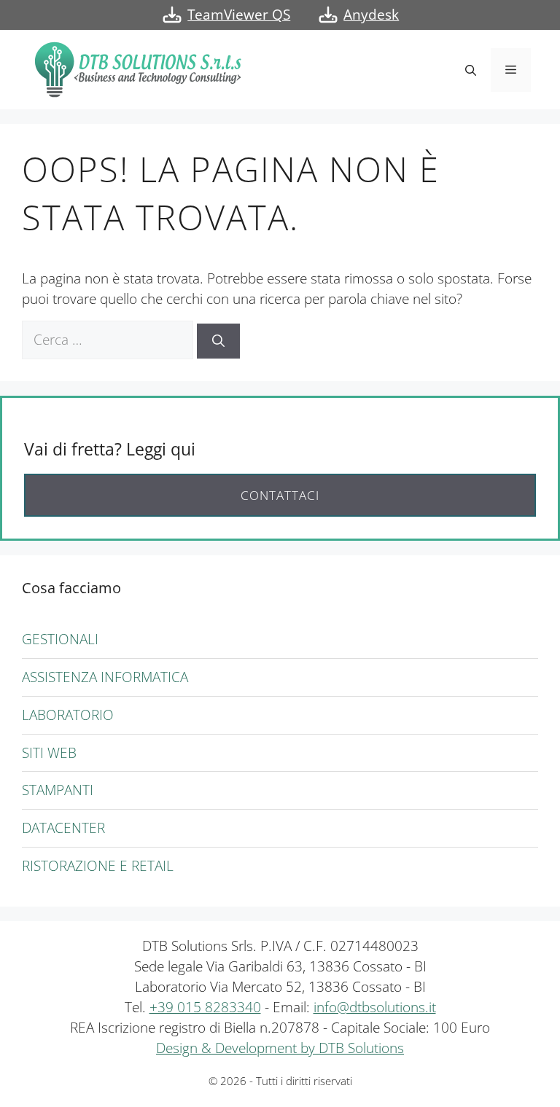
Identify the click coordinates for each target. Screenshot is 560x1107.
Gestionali (60, 639)
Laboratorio (68, 714)
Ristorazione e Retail (98, 865)
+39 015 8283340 (205, 1007)
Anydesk (371, 14)
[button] (471, 70)
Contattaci (280, 495)
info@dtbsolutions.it (375, 1007)
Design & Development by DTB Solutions (280, 1047)
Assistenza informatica (105, 677)
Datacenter (63, 827)
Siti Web (49, 752)
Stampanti (57, 790)
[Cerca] (218, 341)
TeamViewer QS (238, 14)
